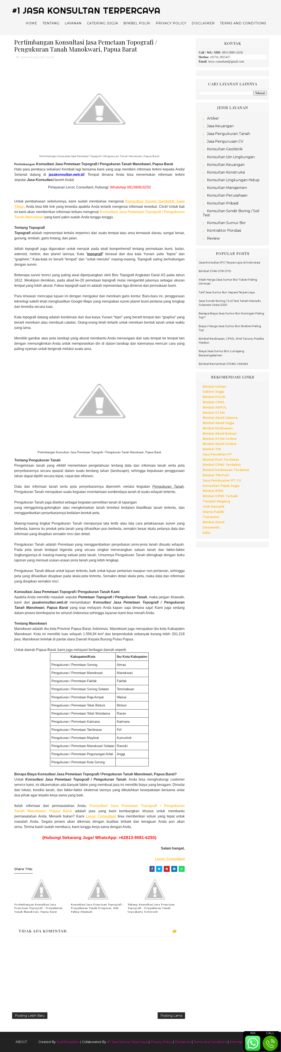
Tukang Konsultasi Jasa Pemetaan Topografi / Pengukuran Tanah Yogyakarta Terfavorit (151, 908)
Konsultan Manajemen (227, 188)
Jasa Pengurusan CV (225, 141)
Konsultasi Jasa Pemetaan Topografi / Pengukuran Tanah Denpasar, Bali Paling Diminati (97, 908)
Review (213, 238)
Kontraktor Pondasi (224, 230)
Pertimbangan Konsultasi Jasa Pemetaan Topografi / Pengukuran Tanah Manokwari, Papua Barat (38, 908)
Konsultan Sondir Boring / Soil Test (231, 213)
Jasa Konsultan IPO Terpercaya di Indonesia (229, 262)
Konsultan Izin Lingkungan (231, 157)
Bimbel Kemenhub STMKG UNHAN (223, 364)
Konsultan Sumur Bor (226, 223)
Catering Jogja (102, 23)
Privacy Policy (171, 23)
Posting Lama (171, 1016)
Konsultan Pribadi (222, 203)
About (21, 1042)
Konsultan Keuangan (226, 165)
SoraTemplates (68, 1042)
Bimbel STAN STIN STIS (215, 271)
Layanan (73, 23)
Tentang (50, 23)
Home (31, 23)
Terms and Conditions (243, 23)
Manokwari (34, 217)
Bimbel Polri (137, 23)
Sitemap (236, 1042)
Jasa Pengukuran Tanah (37, 57)
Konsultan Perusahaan (227, 195)
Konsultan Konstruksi (226, 172)
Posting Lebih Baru (30, 1016)
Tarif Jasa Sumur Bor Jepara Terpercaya (227, 292)
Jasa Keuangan (220, 126)
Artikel (213, 118)
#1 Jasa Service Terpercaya (127, 1042)
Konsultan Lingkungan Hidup (233, 180)
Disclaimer (203, 23)
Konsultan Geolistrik (225, 149)
